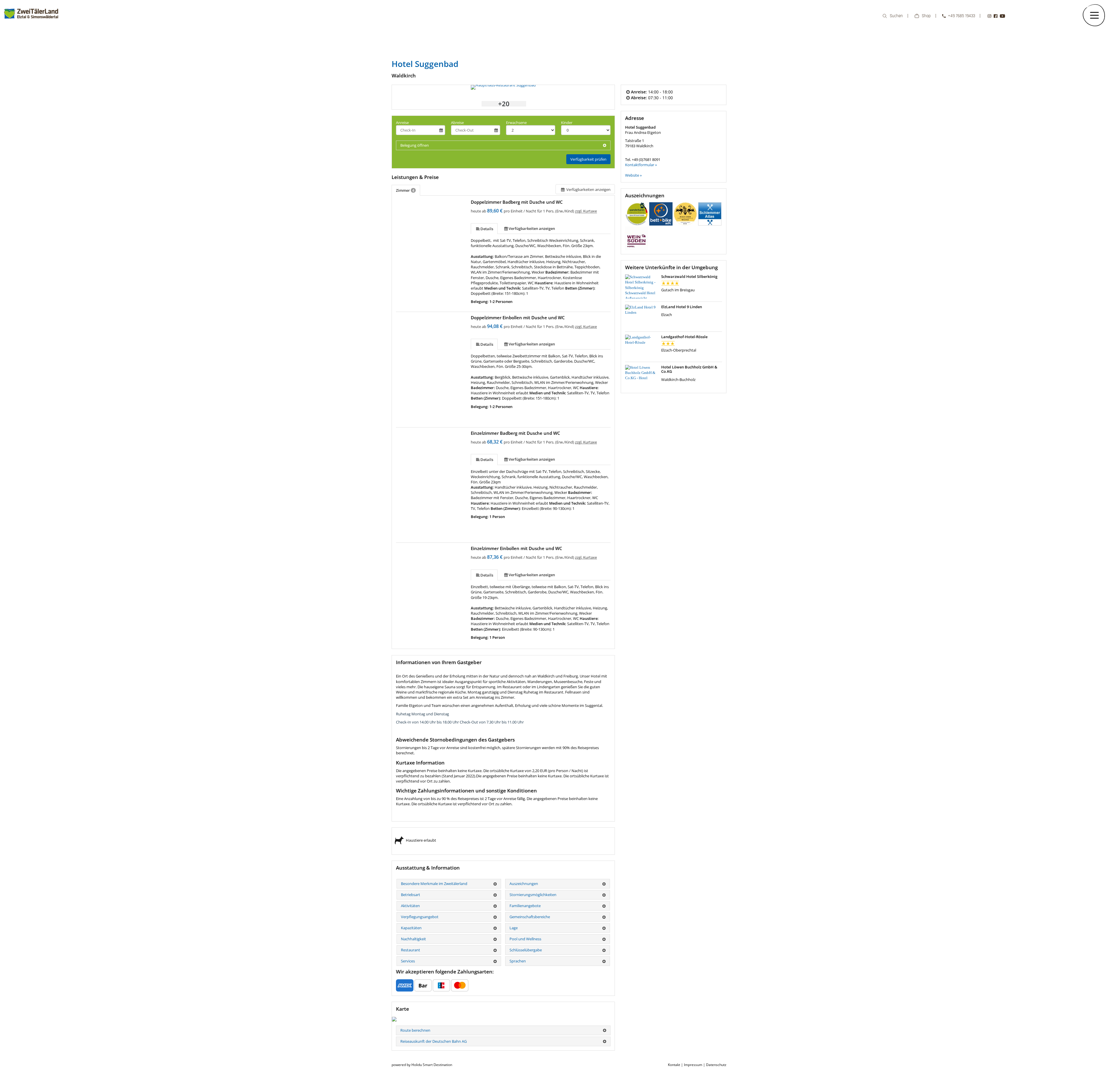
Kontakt (674, 1064)
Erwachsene (516, 122)
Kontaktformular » (641, 164)
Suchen (896, 16)
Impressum (693, 1064)
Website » (633, 175)
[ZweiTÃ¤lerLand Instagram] (989, 16)
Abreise (457, 122)
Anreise (402, 122)
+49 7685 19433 (961, 16)
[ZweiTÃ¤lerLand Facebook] (995, 16)
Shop (926, 16)
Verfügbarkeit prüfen (588, 159)
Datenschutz (716, 1064)
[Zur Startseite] (31, 21)
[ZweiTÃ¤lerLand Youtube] (1002, 16)
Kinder (566, 122)
